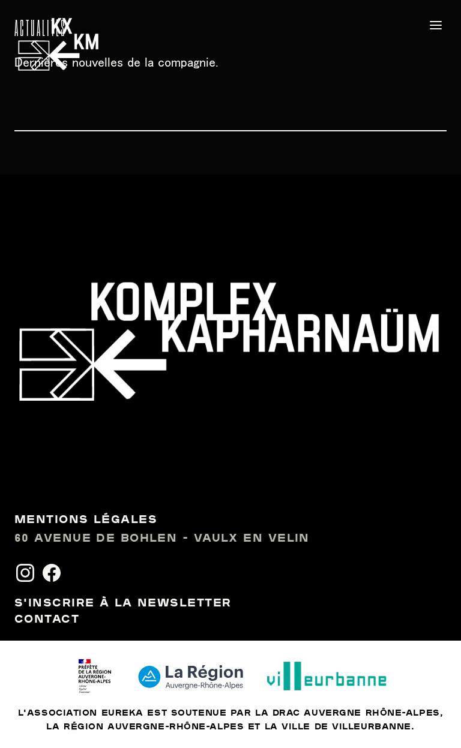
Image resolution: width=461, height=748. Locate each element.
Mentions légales (85, 520)
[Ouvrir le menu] (436, 25)
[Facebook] (51, 573)
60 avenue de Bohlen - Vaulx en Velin (162, 538)
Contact (46, 619)
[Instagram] (25, 573)
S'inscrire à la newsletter (122, 603)
